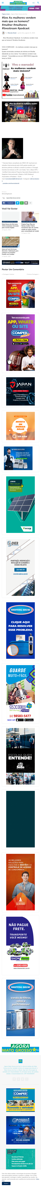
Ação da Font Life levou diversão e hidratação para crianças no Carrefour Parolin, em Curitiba (10, 251)
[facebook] (14, 1079)
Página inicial (6, 14)
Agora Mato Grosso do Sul (19, 14)
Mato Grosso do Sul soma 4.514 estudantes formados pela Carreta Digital (10, 225)
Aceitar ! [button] (6, 1183)
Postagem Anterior (8, 274)
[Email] (26, 203)
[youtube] (22, 1079)
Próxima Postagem (32, 274)
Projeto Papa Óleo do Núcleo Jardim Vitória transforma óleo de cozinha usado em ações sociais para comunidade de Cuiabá (30, 227)
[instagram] (26, 1079)
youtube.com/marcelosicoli (11, 183)
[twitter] (18, 1079)
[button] (2, 2)
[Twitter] (17, 203)
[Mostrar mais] (30, 203)
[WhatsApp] (22, 203)
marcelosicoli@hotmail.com (13, 179)
